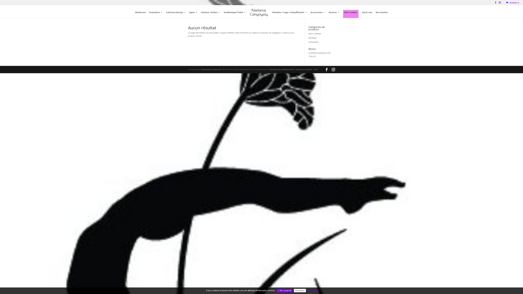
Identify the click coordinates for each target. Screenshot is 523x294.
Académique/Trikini (233, 12)
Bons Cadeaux (314, 33)
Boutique (312, 37)
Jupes (192, 12)
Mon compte (350, 12)
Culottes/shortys (174, 12)
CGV (316, 69)
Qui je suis (367, 12)
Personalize (300, 291)
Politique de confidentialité (281, 69)
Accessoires (316, 12)
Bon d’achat (382, 12)
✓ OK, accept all (284, 291)
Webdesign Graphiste (211, 69)
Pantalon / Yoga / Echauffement (288, 12)
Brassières (154, 12)
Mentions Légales (304, 69)
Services (333, 12)
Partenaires (313, 42)
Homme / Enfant (209, 12)
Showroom (140, 12)
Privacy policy (313, 290)
